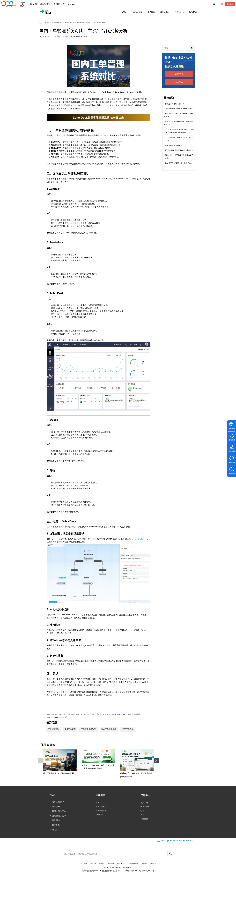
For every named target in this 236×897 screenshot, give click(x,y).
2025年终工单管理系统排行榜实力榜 (179, 150)
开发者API (144, 806)
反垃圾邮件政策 (133, 863)
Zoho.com (13, 4)
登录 (221, 4)
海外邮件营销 (59, 4)
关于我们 (93, 863)
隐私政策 (153, 863)
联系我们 (193, 12)
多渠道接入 (69, 305)
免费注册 (179, 74)
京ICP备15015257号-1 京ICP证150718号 (141, 871)
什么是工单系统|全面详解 (174, 104)
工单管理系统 (68, 23)
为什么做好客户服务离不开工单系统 (179, 109)
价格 (97, 803)
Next (156, 760)
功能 (124, 12)
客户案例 (151, 12)
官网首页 (46, 23)
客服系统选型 (56, 23)
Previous (40, 760)
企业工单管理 (70, 729)
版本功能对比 (101, 806)
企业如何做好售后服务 (173, 145)
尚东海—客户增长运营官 (79, 36)
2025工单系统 (127, 729)
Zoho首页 (84, 863)
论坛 (142, 811)
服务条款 (144, 863)
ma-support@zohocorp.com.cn (177, 840)
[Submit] (170, 853)
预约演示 (179, 82)
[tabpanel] (60, 762)
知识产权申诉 (121, 863)
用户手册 (144, 803)
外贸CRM (33, 4)
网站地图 (99, 814)
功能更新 (144, 819)
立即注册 (230, 4)
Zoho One (71, 4)
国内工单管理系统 (108, 729)
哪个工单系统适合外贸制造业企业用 (58, 773)
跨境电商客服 (45, 4)
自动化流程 (140, 539)
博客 (142, 814)
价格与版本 (137, 12)
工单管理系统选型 (88, 729)
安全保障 (111, 863)
